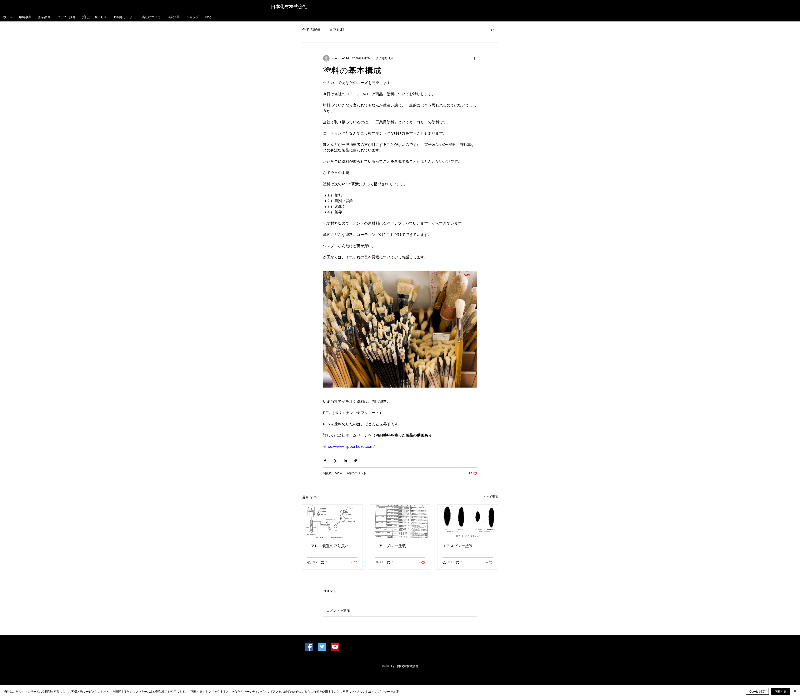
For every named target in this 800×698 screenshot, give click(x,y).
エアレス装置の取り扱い (328, 546)
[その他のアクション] (474, 58)
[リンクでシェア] (356, 461)
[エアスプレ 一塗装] (400, 521)
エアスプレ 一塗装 (390, 546)
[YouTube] (335, 647)
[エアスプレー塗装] (468, 521)
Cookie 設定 (757, 691)
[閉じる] (795, 691)
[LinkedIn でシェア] (345, 461)
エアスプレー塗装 (457, 546)
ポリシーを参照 (388, 691)
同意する (780, 691)
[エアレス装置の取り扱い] (332, 521)
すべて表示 (490, 496)
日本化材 (336, 30)
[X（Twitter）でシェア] (335, 461)
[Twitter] (322, 647)
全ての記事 (311, 30)
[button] (493, 29)
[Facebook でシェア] (325, 461)
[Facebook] (309, 647)
